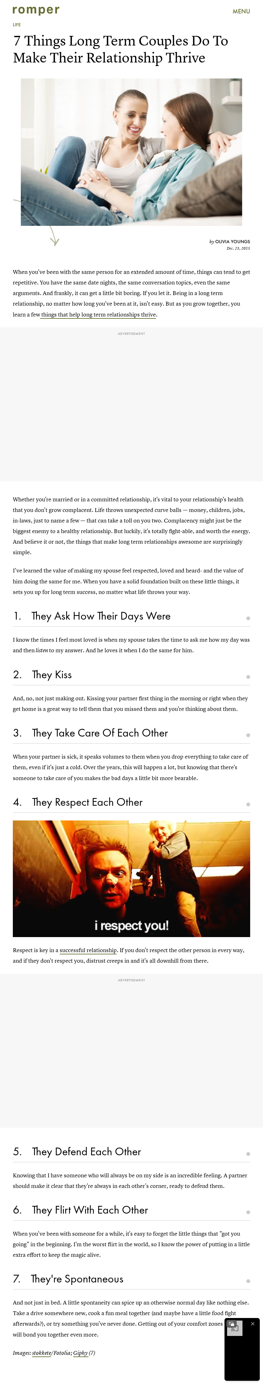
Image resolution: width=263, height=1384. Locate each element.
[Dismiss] (253, 1324)
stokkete (41, 1352)
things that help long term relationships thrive (98, 314)
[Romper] (36, 11)
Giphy (81, 1352)
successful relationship (88, 950)
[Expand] (231, 1324)
